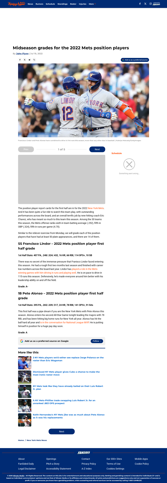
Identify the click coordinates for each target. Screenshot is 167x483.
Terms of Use (114, 463)
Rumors (39, 4)
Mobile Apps (141, 458)
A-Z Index (87, 468)
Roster (73, 4)
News (30, 4)
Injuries (82, 4)
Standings (62, 4)
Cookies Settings (115, 468)
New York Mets (96, 208)
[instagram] (151, 4)
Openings (51, 458)
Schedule (50, 4)
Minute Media (18, 476)
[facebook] (140, 4)
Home (21, 440)
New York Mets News (37, 440)
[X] (145, 4)
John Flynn (22, 53)
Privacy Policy (89, 463)
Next (97, 149)
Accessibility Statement (58, 468)
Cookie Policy (142, 463)
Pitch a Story (52, 463)
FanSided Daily (26, 463)
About (21, 458)
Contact (86, 458)
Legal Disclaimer (27, 468)
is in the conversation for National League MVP (64, 322)
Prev (26, 149)
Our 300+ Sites (114, 458)
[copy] (34, 60)
